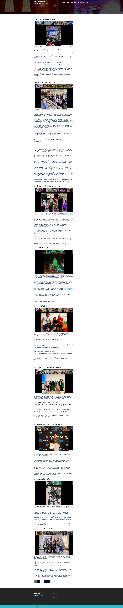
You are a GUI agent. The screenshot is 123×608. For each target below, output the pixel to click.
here (72, 243)
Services (68, 2)
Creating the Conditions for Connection (44, 82)
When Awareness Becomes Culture (43, 479)
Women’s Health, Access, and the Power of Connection (48, 424)
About (64, 2)
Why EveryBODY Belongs (40, 306)
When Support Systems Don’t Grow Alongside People (47, 367)
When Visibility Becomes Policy (42, 248)
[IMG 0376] (71, 190)
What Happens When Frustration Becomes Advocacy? (48, 186)
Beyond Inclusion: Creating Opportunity (44, 19)
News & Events (81, 2)
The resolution (70, 288)
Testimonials (73, 2)
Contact (86, 2)
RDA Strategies (41, 2)
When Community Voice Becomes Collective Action (47, 139)
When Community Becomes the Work (44, 529)
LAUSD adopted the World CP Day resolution (47, 508)
